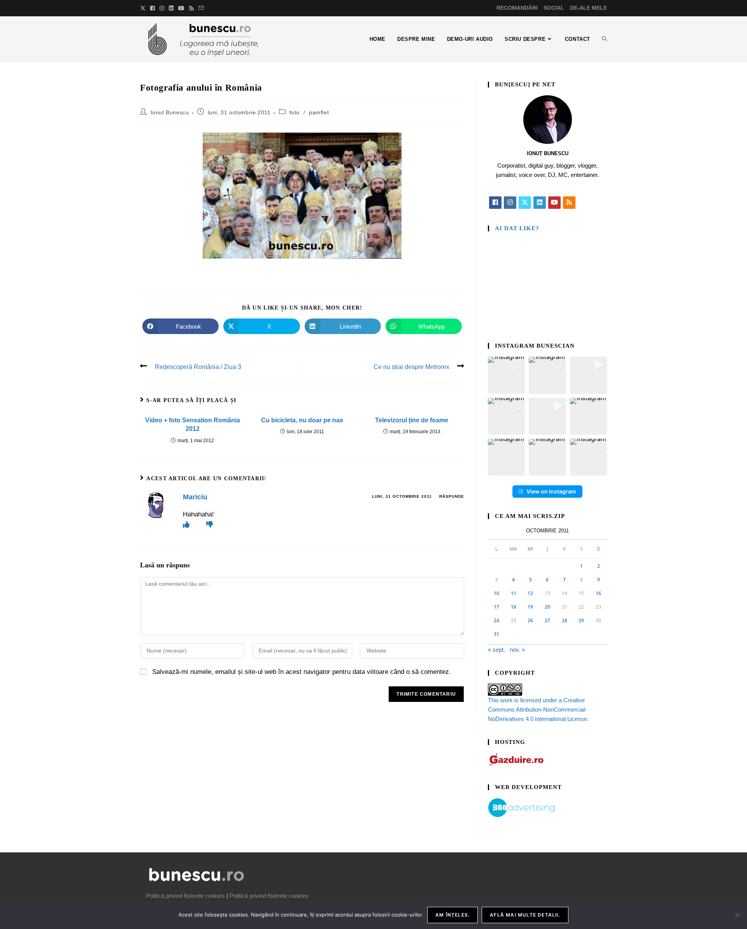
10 (496, 593)
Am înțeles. (452, 915)
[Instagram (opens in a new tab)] (162, 8)
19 (530, 607)
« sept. (496, 649)
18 (513, 607)
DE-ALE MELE (588, 8)
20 (547, 607)
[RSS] (569, 202)
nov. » (517, 649)
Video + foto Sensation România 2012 (192, 424)
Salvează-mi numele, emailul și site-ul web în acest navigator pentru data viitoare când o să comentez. (301, 671)
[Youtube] (554, 202)
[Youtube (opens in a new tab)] (181, 8)
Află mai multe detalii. (525, 915)
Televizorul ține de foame (411, 420)
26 (530, 620)
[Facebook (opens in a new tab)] (152, 8)
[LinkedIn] (539, 202)
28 (564, 620)
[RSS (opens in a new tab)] (191, 8)
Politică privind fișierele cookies (185, 895)
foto (294, 112)
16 (598, 593)
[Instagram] (510, 202)
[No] (737, 915)
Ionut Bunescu (170, 112)
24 (496, 620)
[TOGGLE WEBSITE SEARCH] (604, 39)
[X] (525, 202)
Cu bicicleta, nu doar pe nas (302, 420)
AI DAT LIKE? (517, 228)
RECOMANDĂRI (517, 8)
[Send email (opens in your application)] (201, 8)
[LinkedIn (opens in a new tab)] (171, 8)
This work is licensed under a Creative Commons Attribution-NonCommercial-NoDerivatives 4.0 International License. (538, 709)
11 (513, 593)
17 (496, 607)
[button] (506, 375)
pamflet (319, 112)
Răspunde (451, 496)
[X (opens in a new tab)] (144, 8)
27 (547, 620)
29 (581, 620)
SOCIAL (554, 8)
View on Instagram (551, 491)
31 (496, 634)
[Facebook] (495, 202)
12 (530, 593)
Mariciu (195, 497)
